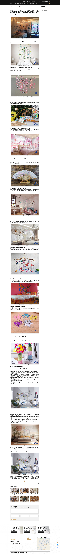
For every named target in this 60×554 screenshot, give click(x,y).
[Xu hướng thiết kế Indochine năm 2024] (24, 498)
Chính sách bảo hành (26, 3)
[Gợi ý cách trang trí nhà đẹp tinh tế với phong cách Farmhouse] (34, 490)
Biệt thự (42, 7)
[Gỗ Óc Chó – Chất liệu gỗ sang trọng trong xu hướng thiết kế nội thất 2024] (24, 490)
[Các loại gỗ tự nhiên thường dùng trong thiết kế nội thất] (34, 498)
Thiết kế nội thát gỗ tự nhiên (44, 11)
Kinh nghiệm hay (32, 3)
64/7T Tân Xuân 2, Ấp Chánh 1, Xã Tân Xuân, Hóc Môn (29, 1)
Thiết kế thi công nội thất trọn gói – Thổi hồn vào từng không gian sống (14, 494)
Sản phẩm (18, 3)
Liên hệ (36, 3)
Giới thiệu (15, 3)
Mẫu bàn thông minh (20, 366)
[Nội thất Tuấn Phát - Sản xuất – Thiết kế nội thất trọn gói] (12, 1)
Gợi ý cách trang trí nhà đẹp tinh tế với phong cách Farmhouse (34, 494)
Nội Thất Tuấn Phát (31, 12)
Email (21, 514)
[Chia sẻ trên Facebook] (24, 481)
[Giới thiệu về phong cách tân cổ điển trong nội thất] (14, 498)
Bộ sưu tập (21, 3)
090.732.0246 (39, 1)
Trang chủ (11, 3)
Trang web (31, 514)
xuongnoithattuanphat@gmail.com (46, 1)
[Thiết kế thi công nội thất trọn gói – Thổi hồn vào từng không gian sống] (14, 490)
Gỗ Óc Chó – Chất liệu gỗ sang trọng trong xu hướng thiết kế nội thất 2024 (24, 494)
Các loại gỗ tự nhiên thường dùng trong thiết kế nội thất (34, 502)
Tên (11, 514)
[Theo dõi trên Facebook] (49, 3)
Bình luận (12, 508)
